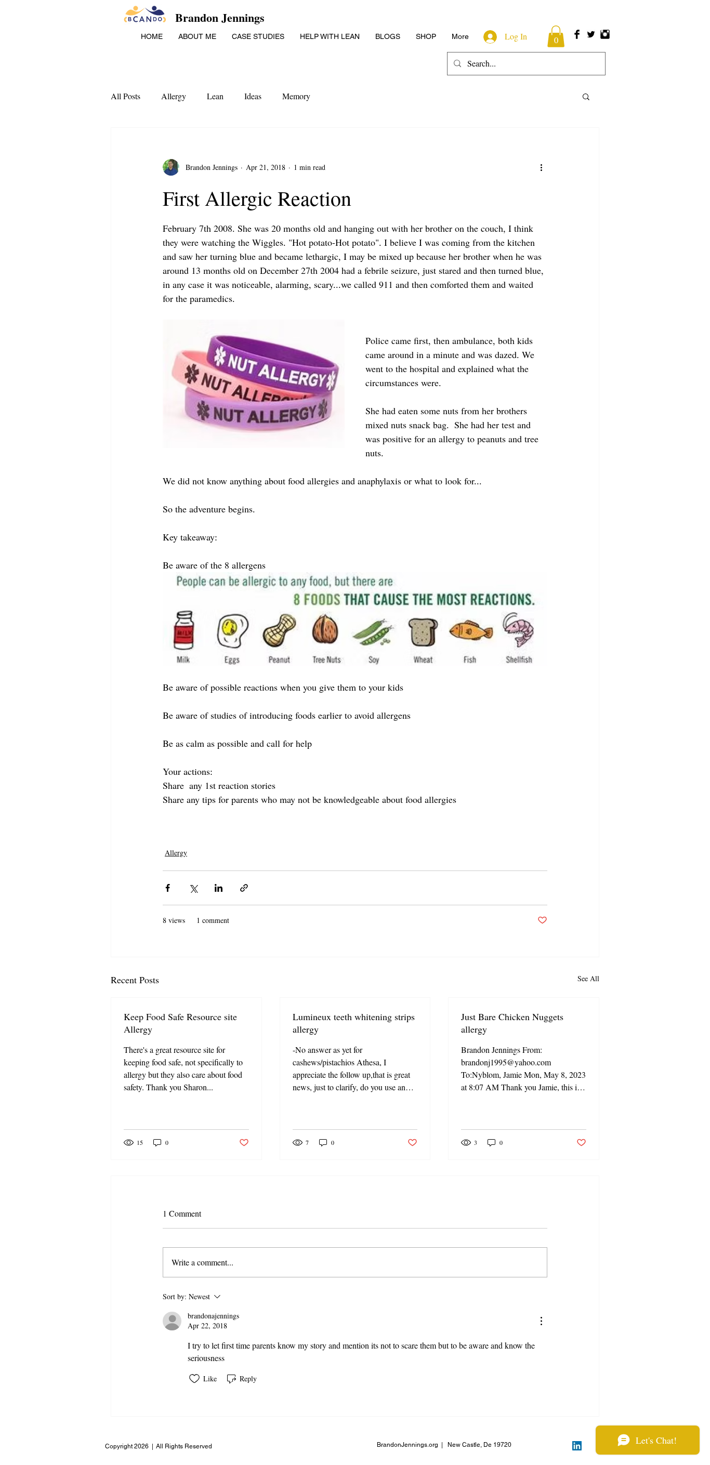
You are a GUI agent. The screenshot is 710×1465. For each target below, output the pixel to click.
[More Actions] (541, 1321)
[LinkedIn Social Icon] (577, 1445)
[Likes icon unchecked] (194, 1378)
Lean (215, 95)
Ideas (252, 95)
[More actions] (541, 167)
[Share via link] (244, 888)
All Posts (125, 95)
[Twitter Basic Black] (591, 34)
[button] (556, 36)
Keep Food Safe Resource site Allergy (180, 1022)
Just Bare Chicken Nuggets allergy (512, 1022)
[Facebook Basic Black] (577, 34)
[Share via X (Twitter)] (193, 888)
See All (588, 978)
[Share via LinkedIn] (218, 888)
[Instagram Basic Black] (605, 34)
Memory (296, 95)
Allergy (173, 95)
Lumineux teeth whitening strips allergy (354, 1022)
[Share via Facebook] (168, 888)
